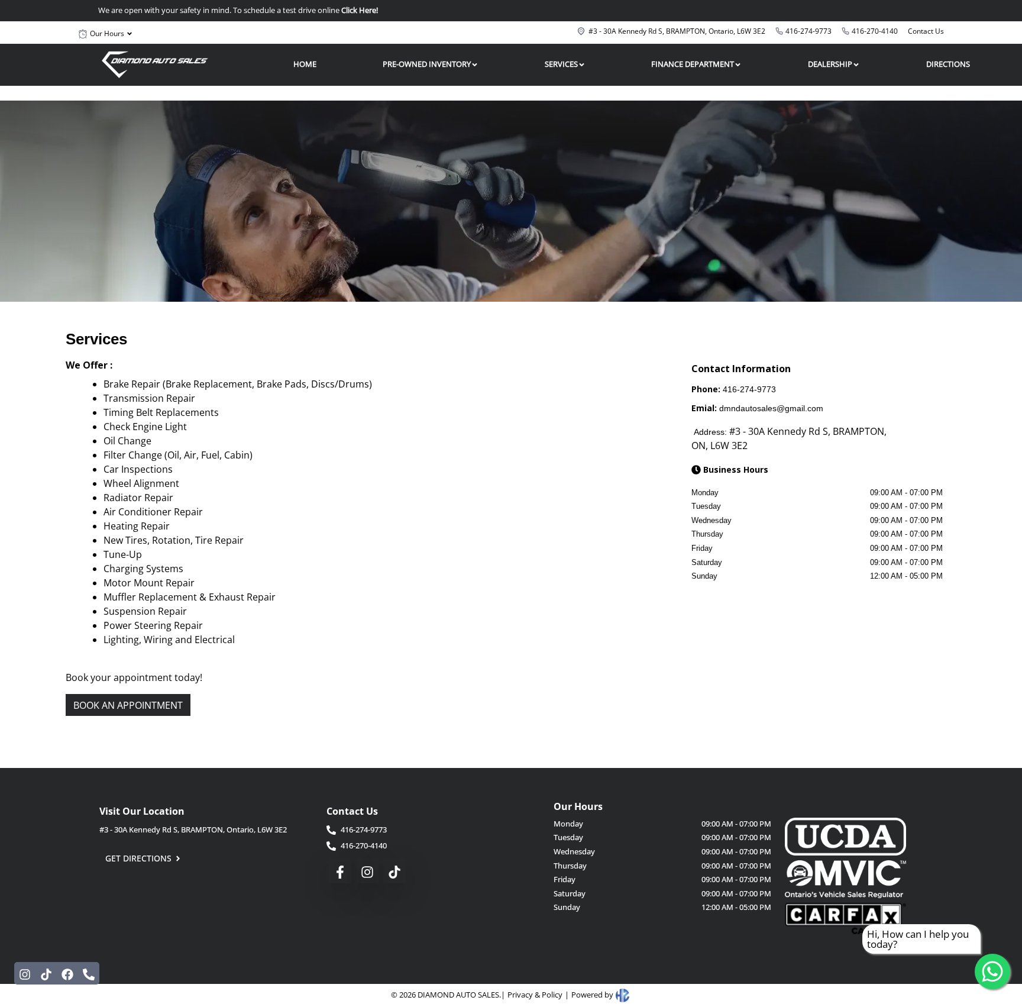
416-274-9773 (808, 31)
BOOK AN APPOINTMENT (128, 705)
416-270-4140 (875, 31)
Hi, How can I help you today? (918, 939)
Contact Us (926, 31)
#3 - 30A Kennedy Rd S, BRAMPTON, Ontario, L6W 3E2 (676, 31)
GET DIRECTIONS (138, 858)
